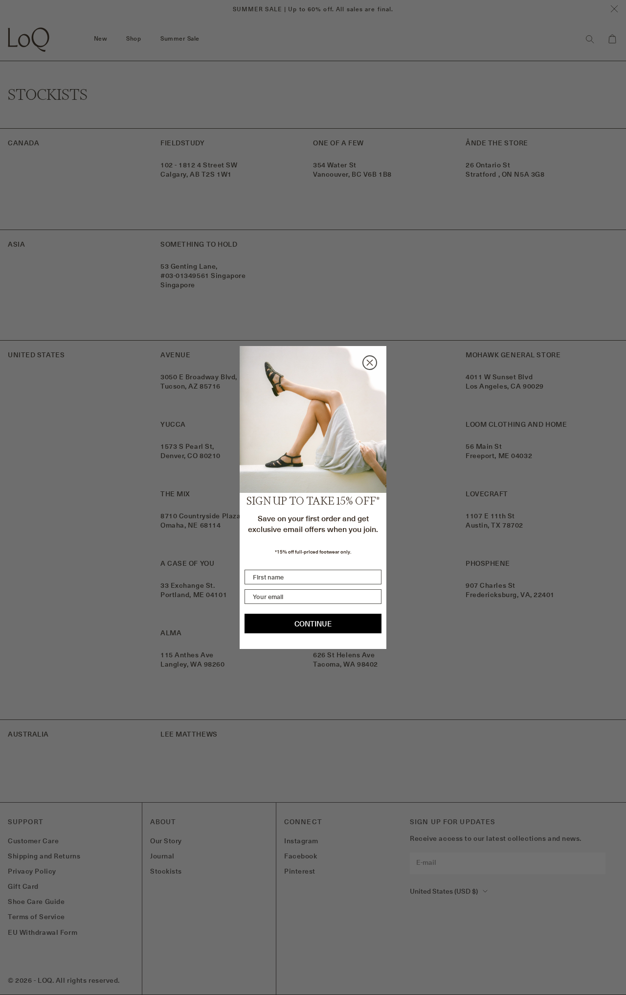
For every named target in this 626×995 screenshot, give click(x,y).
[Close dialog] (370, 363)
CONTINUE (313, 623)
